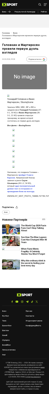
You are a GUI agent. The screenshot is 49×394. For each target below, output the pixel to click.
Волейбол (6, 345)
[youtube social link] (16, 301)
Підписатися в (34, 59)
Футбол (5, 316)
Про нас (29, 311)
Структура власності (33, 377)
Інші (3, 355)
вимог (43, 367)
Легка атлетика (8, 350)
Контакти (30, 316)
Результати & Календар (25, 12)
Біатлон (5, 330)
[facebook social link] (12, 302)
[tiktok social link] (32, 302)
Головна (6, 33)
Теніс (4, 321)
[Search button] (39, 4)
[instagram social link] (22, 302)
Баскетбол (6, 326)
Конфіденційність (33, 326)
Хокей (4, 335)
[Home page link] (10, 4)
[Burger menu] (45, 4)
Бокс (15, 33)
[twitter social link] (37, 302)
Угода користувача (34, 321)
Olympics (6, 340)
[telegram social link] (27, 302)
